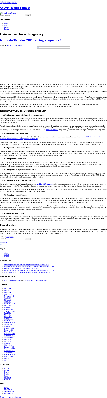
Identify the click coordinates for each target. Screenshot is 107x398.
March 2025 (8, 294)
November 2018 (9, 351)
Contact (6, 27)
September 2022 (9, 311)
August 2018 (8, 356)
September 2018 (9, 354)
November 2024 (9, 296)
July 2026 (7, 288)
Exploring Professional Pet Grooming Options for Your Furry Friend (26, 265)
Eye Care (7, 370)
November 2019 (9, 336)
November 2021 (9, 322)
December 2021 (9, 320)
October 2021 (8, 324)
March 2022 (8, 317)
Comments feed (9, 391)
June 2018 (7, 358)
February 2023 (9, 309)
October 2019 (8, 337)
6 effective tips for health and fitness (35, 280)
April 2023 (7, 307)
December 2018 (9, 349)
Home (6, 23)
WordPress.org (9, 393)
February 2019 (9, 347)
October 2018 (8, 353)
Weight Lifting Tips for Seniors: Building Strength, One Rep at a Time (27, 272)
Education (7, 368)
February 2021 (9, 328)
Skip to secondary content (8, 3)
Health (6, 374)
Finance (6, 372)
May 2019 (7, 341)
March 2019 (8, 345)
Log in (6, 388)
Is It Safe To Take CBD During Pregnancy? (30, 40)
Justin (21, 45)
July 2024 (7, 298)
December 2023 (9, 303)
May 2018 (7, 360)
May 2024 (7, 300)
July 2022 (7, 313)
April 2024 (7, 302)
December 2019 (9, 334)
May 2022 (7, 315)
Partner (6, 29)
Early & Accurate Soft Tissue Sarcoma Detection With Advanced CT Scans (29, 270)
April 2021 (7, 326)
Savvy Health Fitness (15, 8)
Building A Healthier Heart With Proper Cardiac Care (21, 268)
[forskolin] (4, 242)
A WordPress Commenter (12, 280)
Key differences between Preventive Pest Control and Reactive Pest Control (29, 266)
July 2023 (7, 305)
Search (2, 15)
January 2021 (8, 330)
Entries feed (8, 390)
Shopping (7, 379)
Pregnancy (9, 237)
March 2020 (8, 332)
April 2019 (7, 343)
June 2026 (7, 290)
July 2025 (7, 292)
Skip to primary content (7, 1)
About (6, 25)
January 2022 (8, 319)
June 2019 (7, 339)
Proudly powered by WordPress (10, 397)
